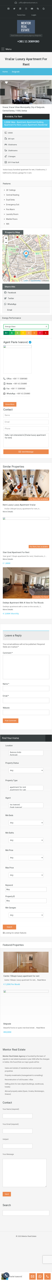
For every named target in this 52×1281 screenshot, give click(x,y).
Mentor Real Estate (29, 1236)
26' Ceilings (11, 190)
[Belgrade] (26, 755)
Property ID (10, 896)
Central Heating (12, 195)
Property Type (11, 780)
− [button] (6, 242)
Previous (2, 92)
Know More (9, 404)
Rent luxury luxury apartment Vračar (19, 505)
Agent (8, 798)
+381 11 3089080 (28, 41)
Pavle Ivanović (15, 1276)
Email (9, 310)
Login (33, 15)
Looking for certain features (15, 933)
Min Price (9, 850)
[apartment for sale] (26, 789)
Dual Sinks (10, 200)
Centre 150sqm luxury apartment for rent (21, 976)
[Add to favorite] (6, 83)
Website (6, 708)
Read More (41, 980)
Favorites (21, 15)
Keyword (9, 885)
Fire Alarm (10, 209)
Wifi (7, 224)
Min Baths (9, 833)
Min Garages (10, 908)
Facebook (12, 293)
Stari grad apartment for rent (16, 552)
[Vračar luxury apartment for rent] (26, 254)
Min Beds (9, 815)
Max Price (9, 868)
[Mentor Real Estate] (26, 27)
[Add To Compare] (2, 83)
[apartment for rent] (26, 787)
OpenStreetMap (36, 280)
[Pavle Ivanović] (26, 807)
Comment (8, 653)
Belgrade (16, 71)
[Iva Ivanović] (26, 804)
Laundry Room (12, 214)
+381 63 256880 (20, 384)
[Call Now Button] (6, 1275)
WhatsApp (11, 304)
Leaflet (25, 280)
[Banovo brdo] (26, 752)
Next (49, 92)
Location (9, 745)
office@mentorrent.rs (28, 2)
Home (5, 71)
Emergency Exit (12, 204)
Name (6, 684)
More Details (8, 511)
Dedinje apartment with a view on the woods (23, 603)
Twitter (11, 298)
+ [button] (6, 238)
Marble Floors (11, 219)
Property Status (12, 763)
